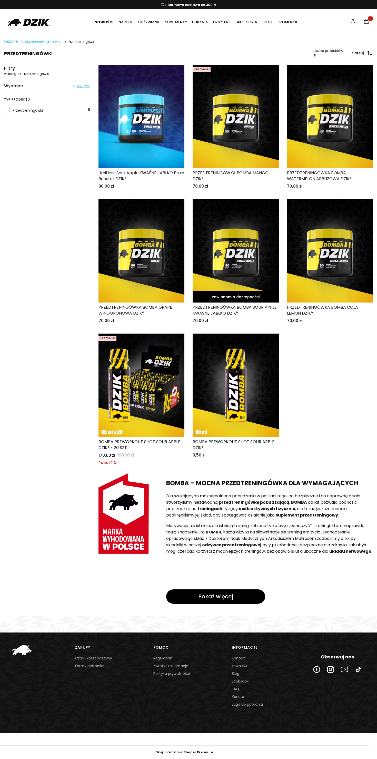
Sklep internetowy (184, 752)
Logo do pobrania (247, 704)
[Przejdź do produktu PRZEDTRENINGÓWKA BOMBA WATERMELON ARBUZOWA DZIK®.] (330, 116)
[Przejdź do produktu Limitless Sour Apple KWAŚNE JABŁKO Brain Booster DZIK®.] (141, 116)
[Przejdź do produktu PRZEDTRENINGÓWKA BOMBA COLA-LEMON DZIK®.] (330, 251)
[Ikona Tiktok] (358, 669)
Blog (235, 673)
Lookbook (240, 681)
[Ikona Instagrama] (330, 669)
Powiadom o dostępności (236, 296)
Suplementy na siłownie (43, 42)
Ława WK (239, 665)
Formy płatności (89, 665)
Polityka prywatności (171, 673)
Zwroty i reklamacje (170, 665)
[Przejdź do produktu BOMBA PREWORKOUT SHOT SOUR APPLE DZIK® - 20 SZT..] (141, 385)
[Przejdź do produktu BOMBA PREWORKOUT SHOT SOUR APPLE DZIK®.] (236, 385)
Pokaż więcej (215, 596)
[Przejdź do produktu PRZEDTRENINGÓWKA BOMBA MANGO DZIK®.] (236, 116)
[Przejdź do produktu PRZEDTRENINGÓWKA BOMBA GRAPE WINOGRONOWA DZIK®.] (141, 251)
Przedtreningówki (28, 110)
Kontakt (239, 658)
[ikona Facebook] (317, 669)
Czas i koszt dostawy (93, 658)
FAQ (235, 689)
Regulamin (162, 658)
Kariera (238, 696)
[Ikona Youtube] (344, 669)
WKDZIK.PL (11, 42)
